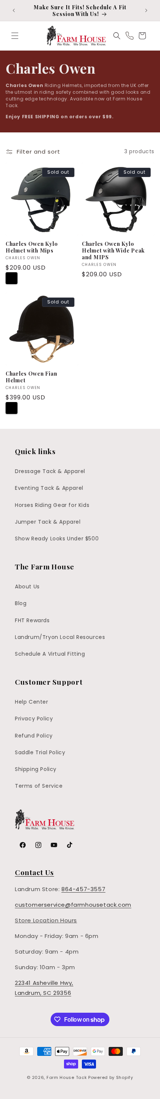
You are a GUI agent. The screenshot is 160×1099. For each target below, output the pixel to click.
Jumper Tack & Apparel (48, 522)
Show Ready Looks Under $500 (57, 538)
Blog (20, 603)
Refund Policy (34, 735)
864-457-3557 (83, 889)
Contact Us (34, 872)
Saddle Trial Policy (40, 752)
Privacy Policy (34, 718)
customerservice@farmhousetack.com (73, 905)
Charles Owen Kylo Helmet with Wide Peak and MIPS (113, 250)
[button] (15, 36)
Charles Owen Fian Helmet (31, 376)
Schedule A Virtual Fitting (50, 654)
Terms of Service (39, 786)
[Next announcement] (146, 10)
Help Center (31, 702)
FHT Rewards (32, 620)
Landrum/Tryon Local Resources (60, 637)
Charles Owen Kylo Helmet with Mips (32, 247)
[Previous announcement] (14, 10)
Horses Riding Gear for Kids (52, 505)
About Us (27, 586)
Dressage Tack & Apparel (50, 471)
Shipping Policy (36, 769)
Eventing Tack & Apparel (49, 488)
